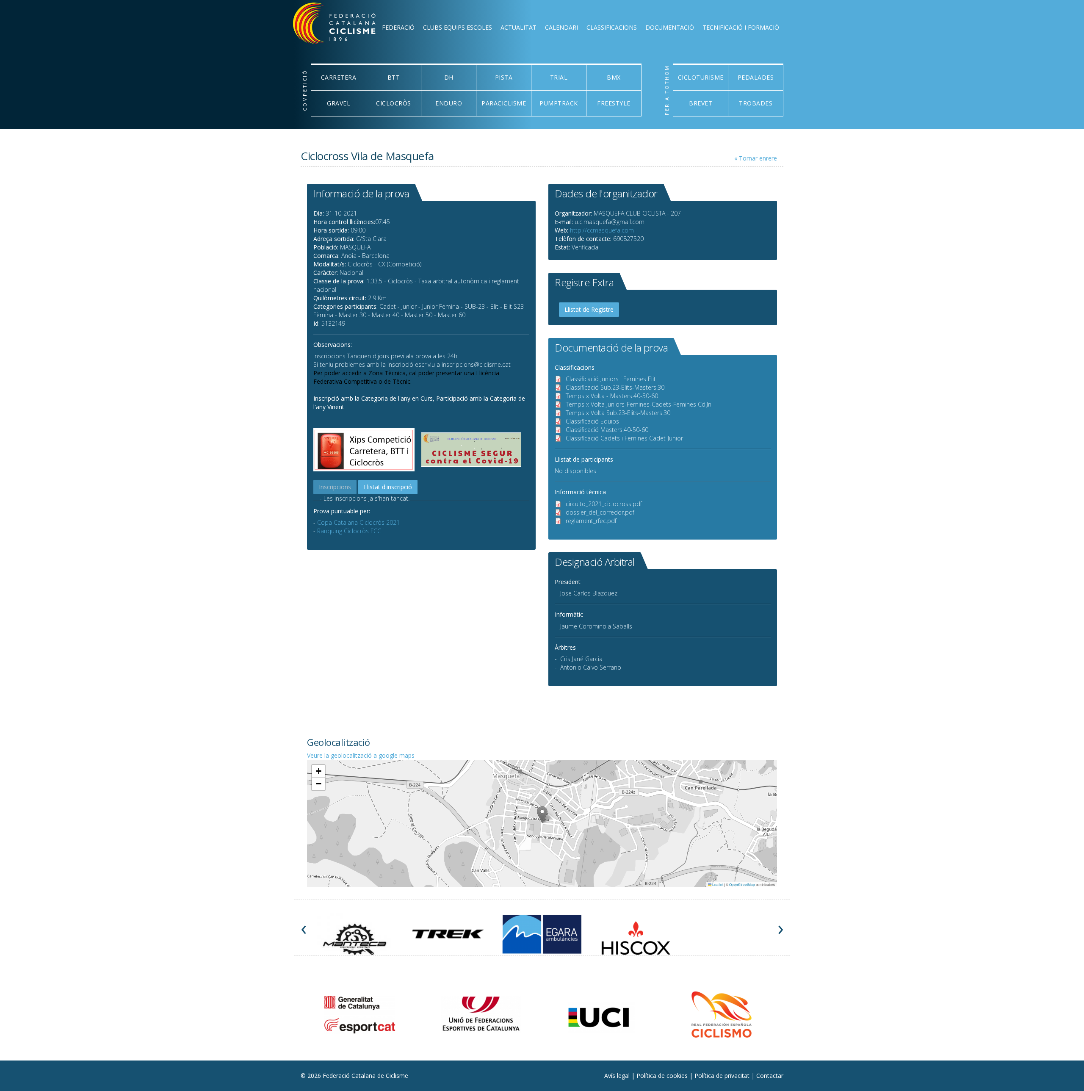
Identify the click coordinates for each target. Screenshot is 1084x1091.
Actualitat (518, 27)
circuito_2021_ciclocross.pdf (604, 504)
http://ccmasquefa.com (602, 230)
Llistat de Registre (589, 309)
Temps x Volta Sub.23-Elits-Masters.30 (618, 413)
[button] (542, 814)
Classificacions (611, 27)
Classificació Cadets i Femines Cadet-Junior (624, 438)
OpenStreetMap (742, 884)
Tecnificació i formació (740, 27)
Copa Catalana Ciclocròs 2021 (358, 522)
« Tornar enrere (755, 158)
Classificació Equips (592, 421)
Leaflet (717, 884)
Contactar (769, 1076)
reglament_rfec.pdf (591, 521)
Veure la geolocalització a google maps (361, 755)
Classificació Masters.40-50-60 (607, 430)
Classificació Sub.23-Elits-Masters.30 (615, 387)
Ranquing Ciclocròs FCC (349, 531)
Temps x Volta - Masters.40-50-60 (612, 396)
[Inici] (345, 25)
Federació (398, 27)
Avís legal (617, 1076)
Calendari (561, 27)
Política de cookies (662, 1076)
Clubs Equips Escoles (457, 27)
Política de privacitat (722, 1076)
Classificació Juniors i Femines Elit (611, 379)
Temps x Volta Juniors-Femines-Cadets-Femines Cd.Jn (638, 404)
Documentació (669, 27)
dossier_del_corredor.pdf (600, 512)
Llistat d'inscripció (388, 487)
